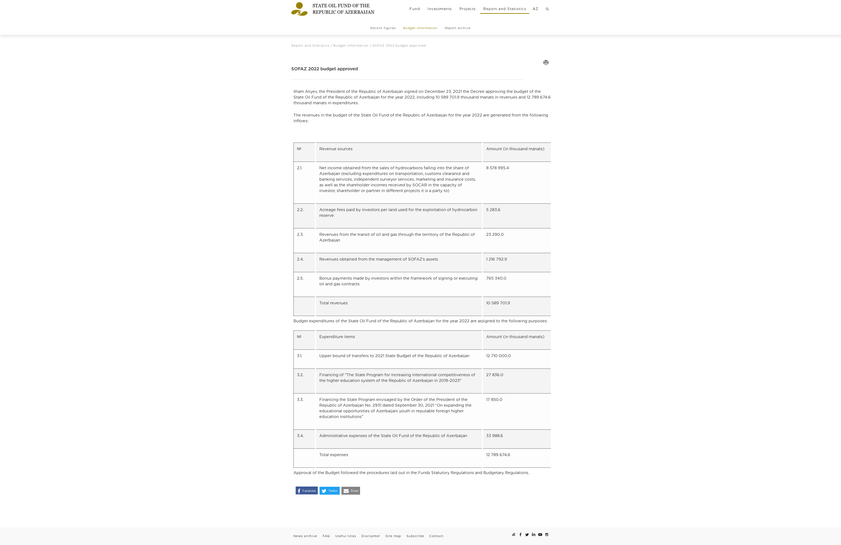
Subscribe (415, 536)
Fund (415, 9)
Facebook (309, 490)
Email (354, 490)
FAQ (326, 536)
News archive (305, 536)
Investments (440, 9)
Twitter (333, 490)
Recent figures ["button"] (383, 28)
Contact (436, 536)
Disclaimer (370, 536)
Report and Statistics (504, 9)
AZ (536, 9)
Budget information (351, 45)
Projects (467, 9)
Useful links (345, 536)
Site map (393, 536)
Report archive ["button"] (458, 28)
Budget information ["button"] (420, 28)
